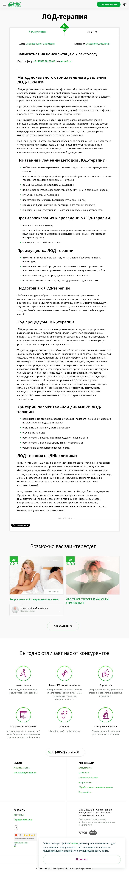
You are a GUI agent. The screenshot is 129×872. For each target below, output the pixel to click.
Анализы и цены (22, 767)
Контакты (19, 814)
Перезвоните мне (23, 819)
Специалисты (85, 767)
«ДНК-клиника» (21, 842)
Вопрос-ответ (85, 782)
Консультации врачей (25, 772)
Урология (104, 43)
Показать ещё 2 (63, 626)
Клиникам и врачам (88, 777)
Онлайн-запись (109, 4)
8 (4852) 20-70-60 (65, 752)
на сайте (65, 61)
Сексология (92, 43)
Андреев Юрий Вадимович (40, 43)
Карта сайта (85, 792)
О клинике (84, 772)
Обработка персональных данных (96, 787)
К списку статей (37, 31)
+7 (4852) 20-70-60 (44, 61)
